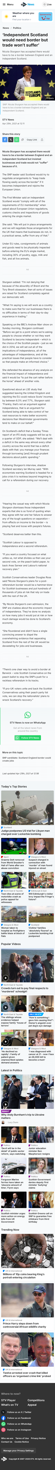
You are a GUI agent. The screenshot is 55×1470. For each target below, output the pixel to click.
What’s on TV (9, 1404)
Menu (10, 4)
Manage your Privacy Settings (18, 1450)
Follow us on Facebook (19, 1418)
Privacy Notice (38, 1438)
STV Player (8, 1400)
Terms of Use (22, 1438)
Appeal (32, 1404)
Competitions (36, 1400)
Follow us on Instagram (19, 1429)
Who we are (7, 1438)
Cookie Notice (22, 1442)
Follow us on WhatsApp (19, 1424)
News (6, 28)
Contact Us (6, 1442)
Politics (17, 28)
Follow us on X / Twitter (19, 1412)
